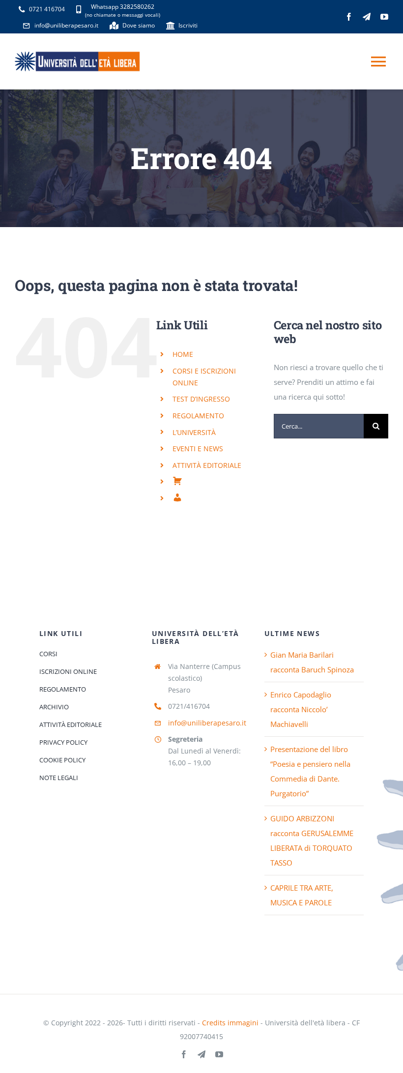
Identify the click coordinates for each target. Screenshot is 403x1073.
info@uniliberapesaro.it (207, 722)
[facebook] (349, 17)
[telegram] (367, 17)
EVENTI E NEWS (198, 448)
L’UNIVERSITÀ (194, 432)
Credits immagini (230, 1022)
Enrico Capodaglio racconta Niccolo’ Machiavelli (300, 709)
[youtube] (384, 17)
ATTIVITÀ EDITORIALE (207, 465)
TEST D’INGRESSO (201, 399)
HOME (183, 354)
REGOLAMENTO (198, 415)
